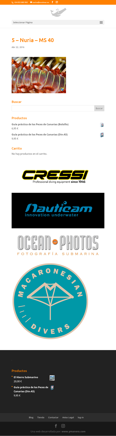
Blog (31, 417)
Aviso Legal (68, 417)
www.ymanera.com (73, 431)
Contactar (53, 417)
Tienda (40, 417)
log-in (81, 417)
